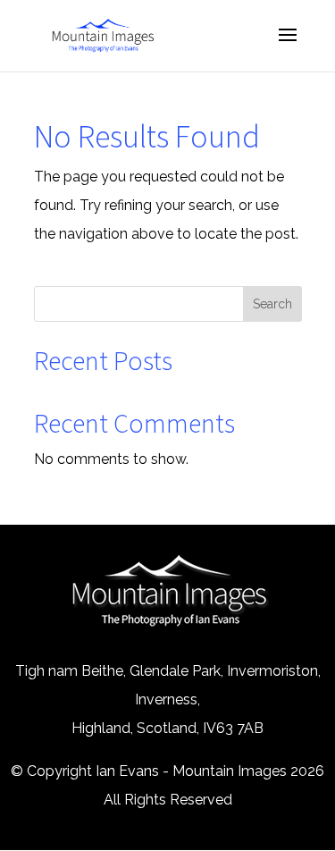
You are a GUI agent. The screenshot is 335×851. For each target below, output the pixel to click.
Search (272, 304)
